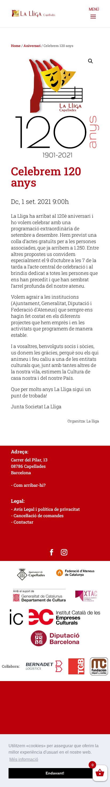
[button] (90, 61)
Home (16, 45)
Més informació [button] (23, 759)
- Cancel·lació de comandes (37, 515)
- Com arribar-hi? (28, 485)
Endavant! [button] (55, 773)
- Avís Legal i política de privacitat (45, 509)
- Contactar (22, 522)
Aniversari (32, 45)
